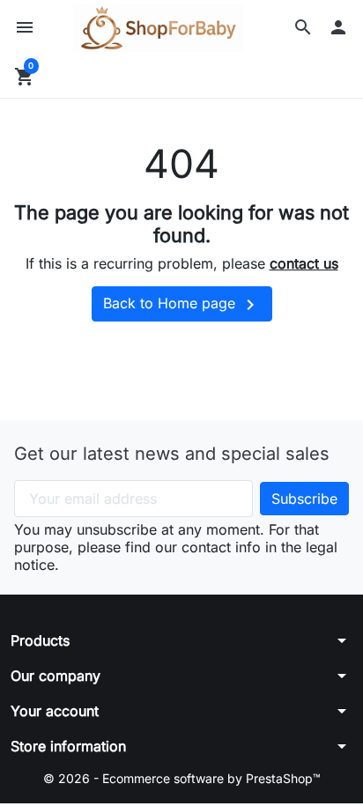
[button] (303, 27)
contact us (304, 263)
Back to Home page (182, 304)
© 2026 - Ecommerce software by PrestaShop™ (182, 778)
